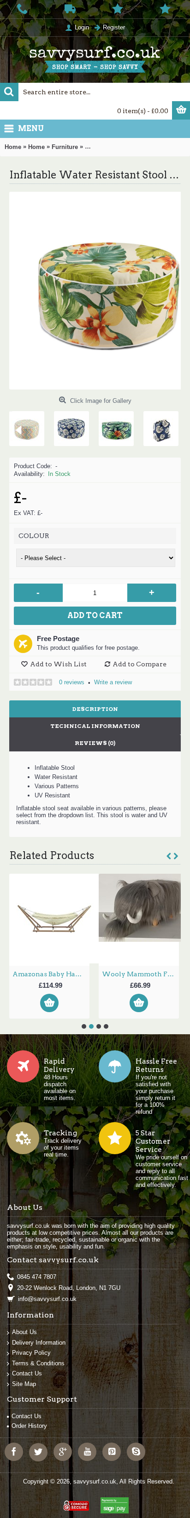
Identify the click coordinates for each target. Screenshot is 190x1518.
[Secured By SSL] (75, 1501)
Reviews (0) (95, 742)
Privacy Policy (31, 1352)
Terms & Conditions (38, 1363)
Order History (29, 1425)
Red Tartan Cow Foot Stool (82, 974)
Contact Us (27, 1373)
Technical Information (95, 725)
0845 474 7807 (36, 1276)
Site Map (24, 1384)
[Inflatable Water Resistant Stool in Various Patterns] (51, 425)
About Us (24, 1332)
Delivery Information (38, 1342)
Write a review (113, 682)
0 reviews (71, 682)
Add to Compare (139, 664)
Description (95, 708)
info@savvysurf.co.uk (47, 1298)
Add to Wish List (58, 664)
